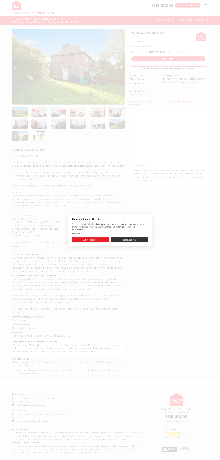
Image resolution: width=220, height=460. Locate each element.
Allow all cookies (90, 240)
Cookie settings (129, 240)
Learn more (77, 233)
